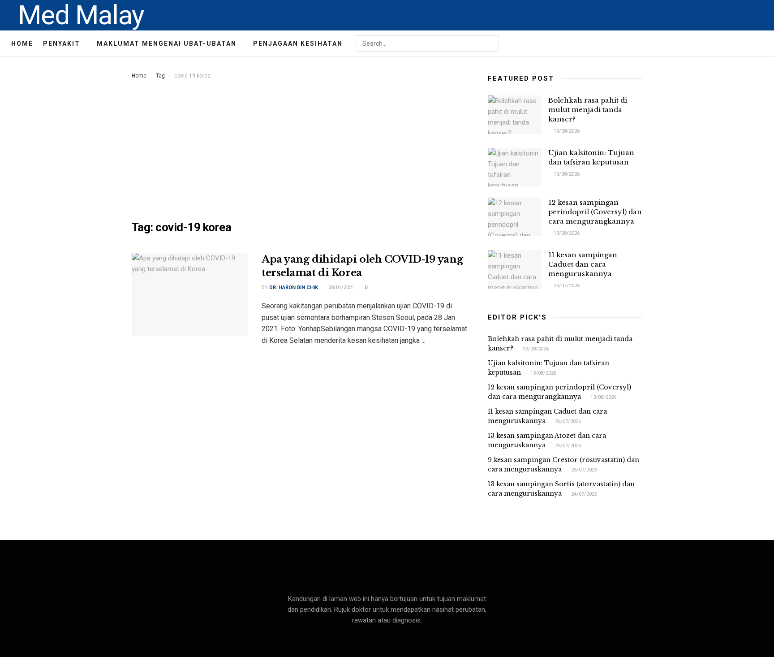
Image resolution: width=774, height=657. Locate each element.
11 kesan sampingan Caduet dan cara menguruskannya (582, 264)
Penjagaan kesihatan (298, 43)
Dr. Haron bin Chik (293, 287)
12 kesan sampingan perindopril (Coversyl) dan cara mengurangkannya (595, 211)
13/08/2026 (566, 131)
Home (22, 43)
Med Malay (81, 15)
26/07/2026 (566, 286)
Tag (160, 76)
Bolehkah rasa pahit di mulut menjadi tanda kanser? (587, 109)
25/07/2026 (567, 446)
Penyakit (61, 43)
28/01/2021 (340, 287)
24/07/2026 (583, 494)
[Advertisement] (300, 148)
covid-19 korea (192, 76)
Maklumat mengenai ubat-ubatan (166, 43)
